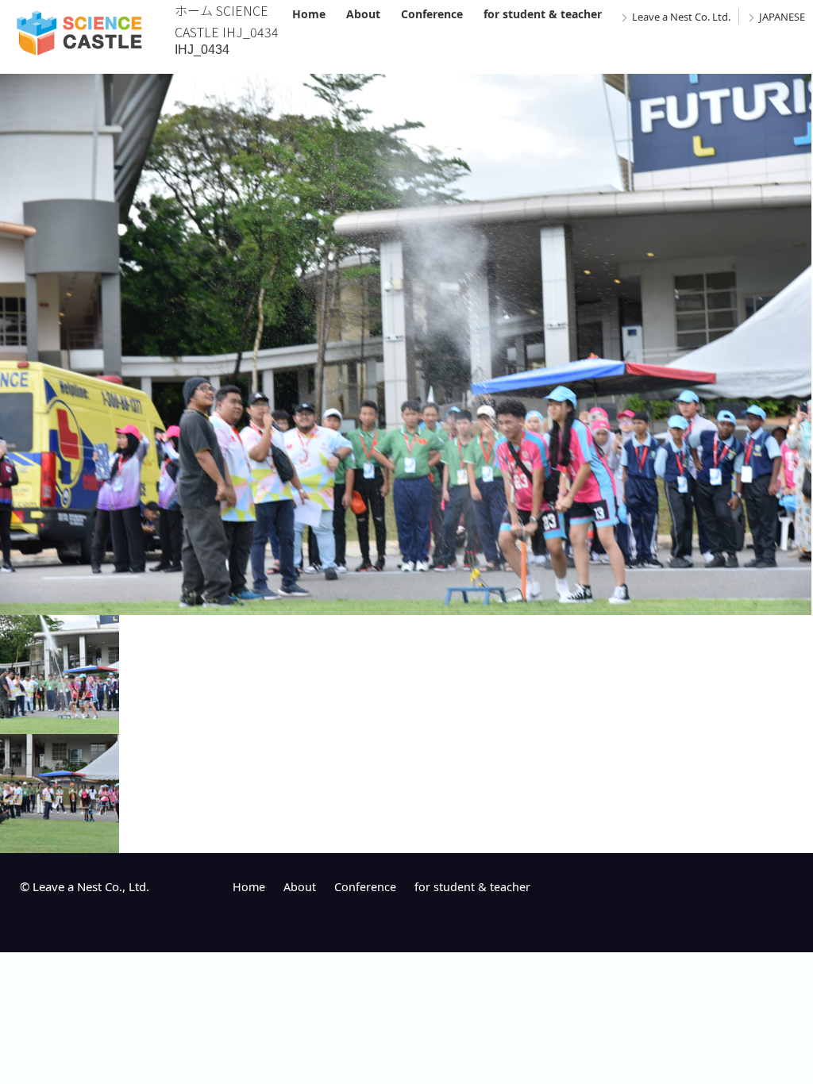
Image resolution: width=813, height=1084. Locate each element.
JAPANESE (782, 17)
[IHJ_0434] (405, 603)
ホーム (194, 10)
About (363, 13)
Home (309, 13)
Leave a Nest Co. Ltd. (681, 17)
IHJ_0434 (202, 49)
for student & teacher (543, 13)
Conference (432, 13)
